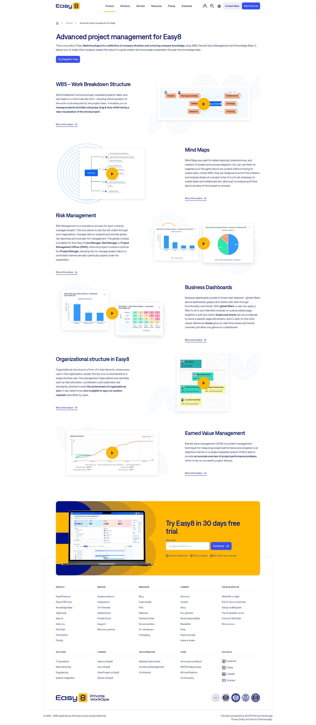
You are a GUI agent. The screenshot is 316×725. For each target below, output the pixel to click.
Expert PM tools (64, 602)
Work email (170, 540)
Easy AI (59, 618)
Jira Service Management (151, 667)
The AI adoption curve (233, 613)
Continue (218, 545)
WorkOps (60, 629)
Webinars (143, 613)
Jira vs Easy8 (103, 667)
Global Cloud (103, 613)
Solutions (125, 6)
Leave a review (187, 640)
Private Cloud (104, 618)
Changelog (144, 635)
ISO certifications (188, 672)
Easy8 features (63, 596)
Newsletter (185, 624)
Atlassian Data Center (149, 661)
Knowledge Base (64, 607)
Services (140, 6)
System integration (65, 678)
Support (101, 624)
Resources (156, 6)
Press (183, 629)
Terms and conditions (191, 661)
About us (184, 596)
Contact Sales (232, 6)
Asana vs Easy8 (105, 661)
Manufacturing (63, 667)
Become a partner (106, 629)
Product (110, 6)
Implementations (105, 596)
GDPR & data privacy (190, 667)
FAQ (141, 607)
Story (183, 607)
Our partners (186, 613)
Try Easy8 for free (68, 59)
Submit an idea (187, 635)
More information (65, 124)
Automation (62, 635)
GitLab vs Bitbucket (231, 607)
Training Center (146, 618)
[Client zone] (205, 6)
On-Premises (103, 607)
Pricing (171, 6)
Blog (141, 596)
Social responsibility (190, 618)
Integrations (103, 602)
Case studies (145, 602)
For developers (146, 629)
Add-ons (60, 624)
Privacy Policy (238, 719)
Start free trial (251, 6)
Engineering (62, 672)
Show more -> (228, 624)
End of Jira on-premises (234, 602)
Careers (184, 602)
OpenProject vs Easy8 (108, 672)
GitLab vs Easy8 (105, 678)
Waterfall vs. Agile (230, 596)
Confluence (145, 672)
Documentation (147, 624)
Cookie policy (187, 678)
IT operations (62, 661)
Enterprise (187, 6)
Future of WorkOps (231, 618)
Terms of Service (258, 719)
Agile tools (61, 613)
